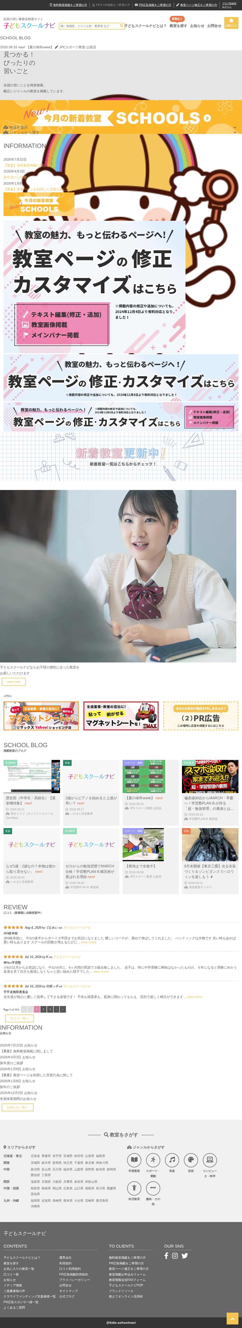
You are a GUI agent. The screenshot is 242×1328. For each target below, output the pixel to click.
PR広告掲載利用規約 (73, 1274)
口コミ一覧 (11, 1274)
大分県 (78, 1200)
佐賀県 (46, 1200)
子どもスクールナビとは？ (145, 26)
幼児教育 (134, 1199)
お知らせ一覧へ (17, 1107)
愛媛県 (111, 1188)
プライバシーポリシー (74, 1280)
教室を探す (178, 26)
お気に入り (231, 25)
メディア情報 (13, 1285)
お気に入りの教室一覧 (19, 1269)
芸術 (191, 1171)
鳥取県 (35, 1188)
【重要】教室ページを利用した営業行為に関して (40, 189)
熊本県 (68, 1200)
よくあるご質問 (14, 1307)
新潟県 (35, 1169)
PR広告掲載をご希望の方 (126, 1263)
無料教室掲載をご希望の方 (127, 1257)
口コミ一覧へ (19, 1018)
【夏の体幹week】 (40, 47)
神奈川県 (102, 1163)
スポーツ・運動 (153, 1173)
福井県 (68, 1169)
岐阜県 (100, 1169)
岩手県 (57, 1156)
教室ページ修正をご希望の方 (129, 1269)
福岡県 (35, 1200)
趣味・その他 (153, 1201)
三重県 (46, 1175)
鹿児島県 (102, 1200)
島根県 (46, 1188)
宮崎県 (89, 1200)
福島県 (100, 1156)
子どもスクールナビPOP (126, 1285)
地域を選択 (18, 127)
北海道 (35, 1156)
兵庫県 (68, 1181)
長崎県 (57, 1200)
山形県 (89, 1156)
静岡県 (111, 1169)
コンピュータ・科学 (210, 1173)
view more (88, 942)
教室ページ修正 (198, 5)
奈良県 (78, 1181)
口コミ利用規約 (70, 1269)
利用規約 (65, 1263)
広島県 (68, 1188)
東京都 (89, 1163)
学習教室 (134, 1171)
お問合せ (214, 26)
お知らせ (197, 26)
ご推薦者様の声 (14, 1291)
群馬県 (57, 1163)
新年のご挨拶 (10, 1087)
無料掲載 (70, 5)
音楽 (172, 1171)
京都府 (46, 1181)
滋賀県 (35, 1181)
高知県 (35, 1194)
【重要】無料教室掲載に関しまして (30, 165)
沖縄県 (35, 1206)
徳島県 (89, 1188)
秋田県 (78, 1156)
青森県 (46, 1156)
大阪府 (57, 1181)
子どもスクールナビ (77, 927)
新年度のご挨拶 (15, 177)
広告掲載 (155, 5)
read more (14, 681)
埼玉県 (68, 1163)
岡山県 (57, 1188)
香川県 (100, 1188)
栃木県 (46, 1163)
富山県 (46, 1169)
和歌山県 (91, 1181)
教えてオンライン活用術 (126, 1296)
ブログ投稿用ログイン (229, 5)
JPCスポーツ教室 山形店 (77, 47)
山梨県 (78, 1169)
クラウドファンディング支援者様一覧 (30, 1296)
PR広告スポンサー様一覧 (21, 1302)
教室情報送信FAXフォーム (127, 1280)
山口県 (78, 1188)
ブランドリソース (121, 1291)
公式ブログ (67, 1296)
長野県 (89, 1169)
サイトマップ (68, 1291)
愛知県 (35, 1175)
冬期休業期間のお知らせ (18, 1099)
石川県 (57, 1169)
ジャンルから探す (24, 132)
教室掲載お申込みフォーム (127, 1274)
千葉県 (78, 1163)
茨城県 (35, 1163)
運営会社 (65, 1257)
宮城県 (68, 1156)
